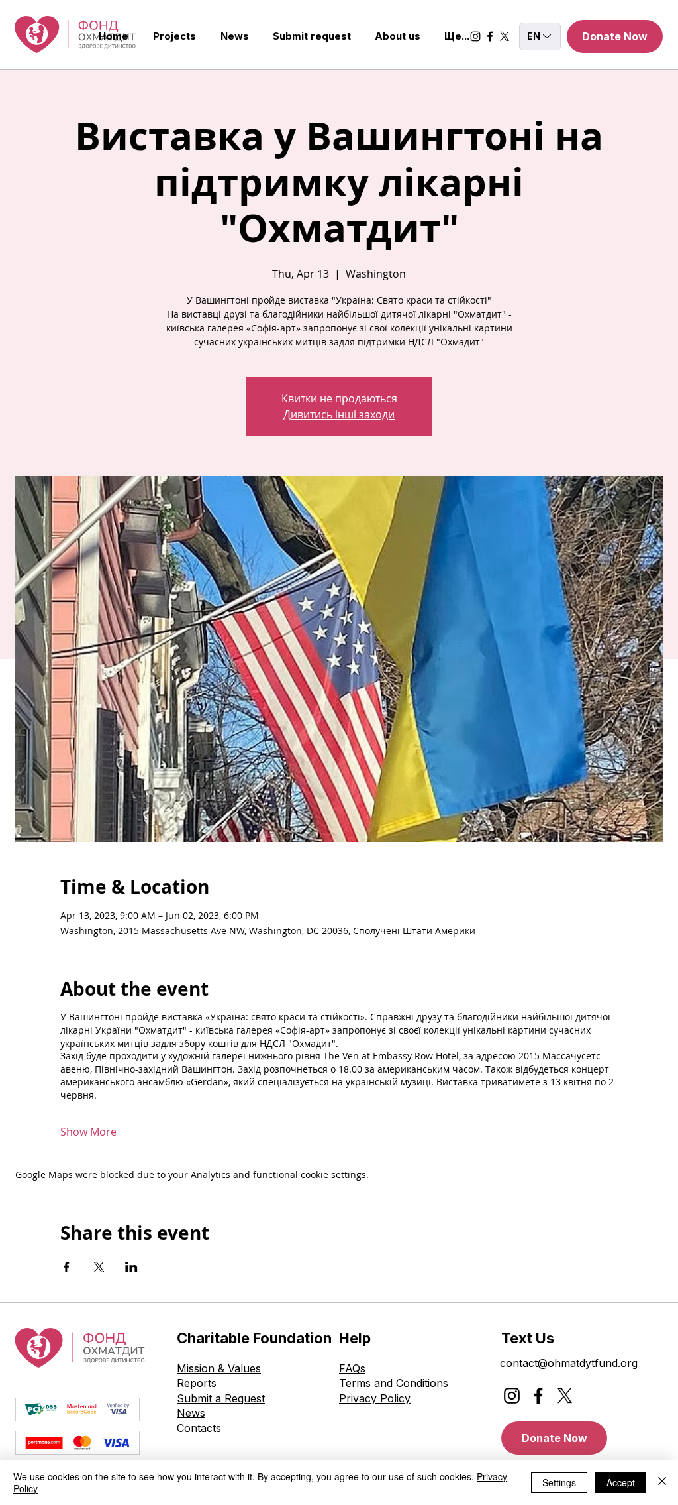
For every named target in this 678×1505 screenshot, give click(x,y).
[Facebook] (490, 36)
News (191, 1412)
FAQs (352, 1368)
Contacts (199, 1428)
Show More (88, 1131)
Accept (620, 1482)
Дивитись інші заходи (339, 414)
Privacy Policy (375, 1398)
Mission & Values (219, 1368)
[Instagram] (475, 36)
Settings (559, 1482)
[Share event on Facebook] (66, 1267)
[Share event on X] (99, 1267)
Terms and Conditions (393, 1383)
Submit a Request (221, 1398)
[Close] (662, 1482)
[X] (504, 36)
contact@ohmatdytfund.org (569, 1363)
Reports (197, 1383)
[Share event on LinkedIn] (131, 1267)
